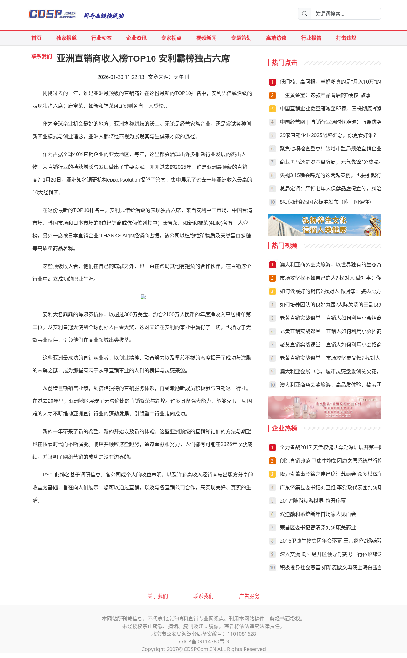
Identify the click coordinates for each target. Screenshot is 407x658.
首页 (36, 37)
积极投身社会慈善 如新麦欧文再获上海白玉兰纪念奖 (339, 567)
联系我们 (203, 596)
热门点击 (284, 62)
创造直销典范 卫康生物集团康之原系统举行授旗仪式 (339, 460)
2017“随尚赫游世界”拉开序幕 (313, 500)
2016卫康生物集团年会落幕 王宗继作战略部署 (332, 540)
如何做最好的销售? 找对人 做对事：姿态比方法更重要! (341, 291)
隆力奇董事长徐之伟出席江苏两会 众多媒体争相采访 (339, 473)
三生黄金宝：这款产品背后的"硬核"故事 (325, 95)
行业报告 (311, 37)
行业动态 (101, 37)
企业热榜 (284, 428)
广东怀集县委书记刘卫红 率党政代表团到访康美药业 (339, 487)
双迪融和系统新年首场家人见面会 (318, 514)
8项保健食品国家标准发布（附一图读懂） (327, 201)
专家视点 (171, 37)
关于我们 (158, 596)
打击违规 (346, 37)
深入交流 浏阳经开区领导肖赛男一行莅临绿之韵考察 (339, 554)
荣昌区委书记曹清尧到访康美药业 (318, 527)
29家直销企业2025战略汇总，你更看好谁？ (329, 135)
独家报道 (66, 37)
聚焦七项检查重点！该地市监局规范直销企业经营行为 (341, 148)
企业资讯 (136, 37)
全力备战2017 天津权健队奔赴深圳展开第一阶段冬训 (339, 447)
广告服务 (249, 596)
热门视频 (284, 245)
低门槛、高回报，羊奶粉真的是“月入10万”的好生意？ (340, 81)
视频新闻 (206, 37)
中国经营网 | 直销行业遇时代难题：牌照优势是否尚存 (341, 121)
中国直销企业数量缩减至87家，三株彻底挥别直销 (336, 108)
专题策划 (241, 37)
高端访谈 (276, 37)
